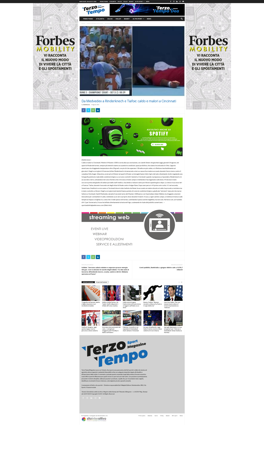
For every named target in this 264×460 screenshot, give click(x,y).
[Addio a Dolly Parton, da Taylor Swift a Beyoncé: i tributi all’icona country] (111, 293)
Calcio (120, 1)
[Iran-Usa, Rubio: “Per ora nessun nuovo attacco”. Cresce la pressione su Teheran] (173, 293)
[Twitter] (88, 110)
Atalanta (113, 1)
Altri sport (139, 1)
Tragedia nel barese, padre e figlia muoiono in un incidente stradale (91, 304)
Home (83, 23)
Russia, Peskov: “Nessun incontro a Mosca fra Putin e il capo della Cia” (152, 304)
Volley (125, 1)
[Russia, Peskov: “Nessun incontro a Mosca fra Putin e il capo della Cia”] (152, 293)
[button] (181, 19)
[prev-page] (179, 282)
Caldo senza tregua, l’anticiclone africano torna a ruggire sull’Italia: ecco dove (132, 304)
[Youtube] (183, 1)
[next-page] (182, 282)
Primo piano (104, 1)
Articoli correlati (88, 282)
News (147, 1)
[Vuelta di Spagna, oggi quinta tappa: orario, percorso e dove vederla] (91, 318)
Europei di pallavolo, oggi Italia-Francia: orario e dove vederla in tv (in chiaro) (152, 329)
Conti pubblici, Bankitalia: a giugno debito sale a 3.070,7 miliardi (161, 268)
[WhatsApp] (93, 110)
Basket (131, 1)
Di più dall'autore (101, 282)
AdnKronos (86, 104)
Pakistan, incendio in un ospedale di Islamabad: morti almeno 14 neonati (131, 329)
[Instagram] (174, 1)
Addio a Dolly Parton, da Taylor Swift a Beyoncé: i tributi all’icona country (110, 304)
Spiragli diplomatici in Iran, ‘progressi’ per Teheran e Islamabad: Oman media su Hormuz (173, 329)
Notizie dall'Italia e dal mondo (95, 23)
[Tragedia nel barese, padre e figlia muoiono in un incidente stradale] (91, 293)
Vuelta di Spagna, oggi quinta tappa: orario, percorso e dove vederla (90, 329)
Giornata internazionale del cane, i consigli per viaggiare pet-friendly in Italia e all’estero (111, 329)
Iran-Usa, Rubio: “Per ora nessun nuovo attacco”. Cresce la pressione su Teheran (172, 304)
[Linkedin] (177, 1)
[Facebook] (171, 1)
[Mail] (180, 1)
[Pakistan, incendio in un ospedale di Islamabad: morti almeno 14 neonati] (132, 318)
